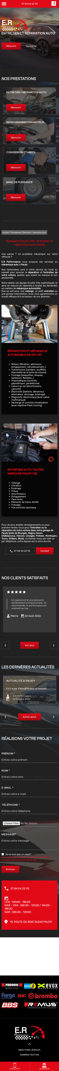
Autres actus (29, 717)
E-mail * (7, 787)
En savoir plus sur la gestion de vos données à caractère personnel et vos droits (26, 858)
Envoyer (10, 869)
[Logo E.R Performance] (14, 25)
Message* (9, 834)
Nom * (6, 770)
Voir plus (29, 645)
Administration (29, 1055)
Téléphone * (11, 804)
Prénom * (8, 753)
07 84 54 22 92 (29, 3)
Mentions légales (30, 1050)
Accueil (6, 232)
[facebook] (53, 5)
